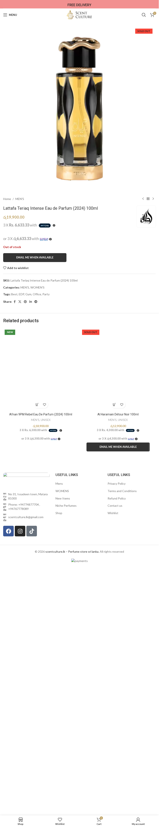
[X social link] (20, 302)
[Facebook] (8, 531)
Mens (59, 483)
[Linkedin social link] (30, 302)
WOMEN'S (37, 287)
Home (7, 199)
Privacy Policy (117, 483)
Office (37, 294)
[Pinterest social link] (25, 302)
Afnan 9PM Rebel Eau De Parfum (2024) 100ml (40, 414)
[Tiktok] (31, 531)
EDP (21, 294)
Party (46, 294)
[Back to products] (148, 198)
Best (14, 294)
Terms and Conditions (122, 491)
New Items (62, 498)
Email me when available (34, 257)
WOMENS (62, 491)
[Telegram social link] (36, 302)
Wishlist (113, 513)
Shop (58, 513)
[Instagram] (20, 531)
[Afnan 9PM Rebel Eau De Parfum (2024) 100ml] (40, 369)
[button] (37, 404)
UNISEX (46, 420)
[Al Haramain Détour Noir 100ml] (118, 369)
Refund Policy (117, 498)
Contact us (115, 505)
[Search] (144, 15)
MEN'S (19, 199)
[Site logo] (79, 14)
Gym (28, 294)
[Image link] (26, 479)
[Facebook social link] (14, 302)
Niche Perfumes (66, 505)
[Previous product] (143, 198)
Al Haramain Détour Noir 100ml (118, 414)
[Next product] (153, 198)
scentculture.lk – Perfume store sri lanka (72, 551)
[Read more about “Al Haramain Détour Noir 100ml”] (114, 404)
